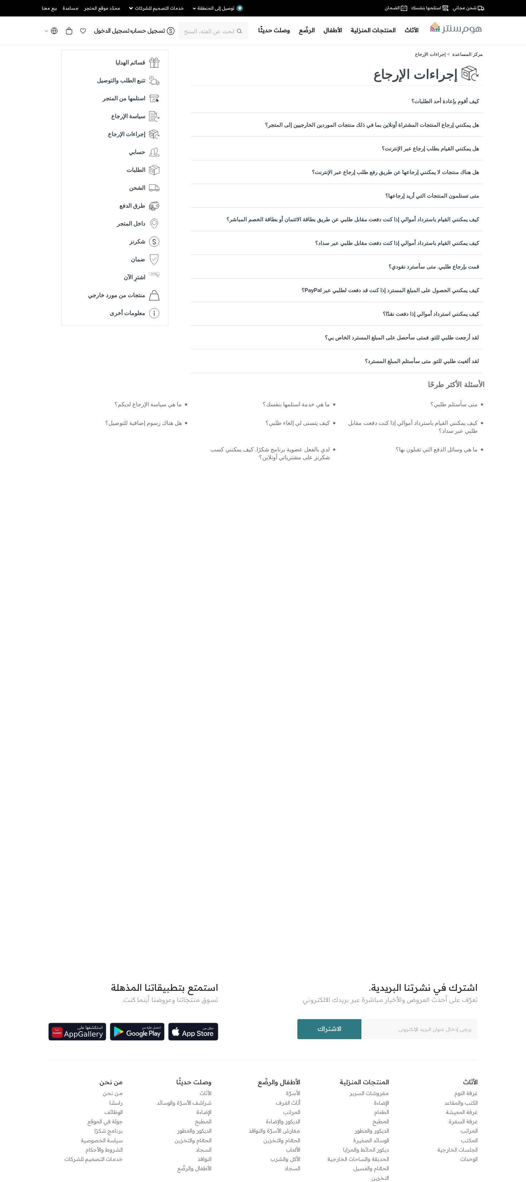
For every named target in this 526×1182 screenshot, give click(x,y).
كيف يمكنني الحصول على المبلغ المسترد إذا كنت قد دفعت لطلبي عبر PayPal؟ (390, 290)
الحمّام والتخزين (281, 1140)
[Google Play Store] (137, 1032)
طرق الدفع (132, 206)
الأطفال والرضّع (194, 1168)
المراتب (469, 1131)
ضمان (138, 259)
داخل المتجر (131, 224)
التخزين (380, 1178)
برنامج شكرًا (108, 1131)
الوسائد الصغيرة (371, 1140)
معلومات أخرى (127, 313)
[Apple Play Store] (193, 1032)
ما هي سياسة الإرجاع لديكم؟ (148, 404)
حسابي (137, 152)
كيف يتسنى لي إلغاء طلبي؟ (298, 423)
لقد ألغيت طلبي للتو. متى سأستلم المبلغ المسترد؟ (422, 361)
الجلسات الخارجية (457, 1150)
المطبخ (380, 1121)
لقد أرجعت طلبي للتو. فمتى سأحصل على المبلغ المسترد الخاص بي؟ (402, 337)
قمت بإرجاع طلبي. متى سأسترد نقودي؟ (434, 266)
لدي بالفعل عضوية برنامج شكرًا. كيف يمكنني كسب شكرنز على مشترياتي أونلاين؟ (270, 453)
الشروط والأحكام (104, 1150)
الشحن (137, 188)
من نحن (113, 1093)
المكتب (469, 1140)
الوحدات (469, 1159)
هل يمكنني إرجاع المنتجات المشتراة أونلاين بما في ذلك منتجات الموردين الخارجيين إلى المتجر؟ (372, 125)
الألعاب (293, 1150)
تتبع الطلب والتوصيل (121, 80)
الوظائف (113, 1112)
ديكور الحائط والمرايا (366, 1150)
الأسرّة (293, 1093)
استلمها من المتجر (124, 98)
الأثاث (205, 1093)
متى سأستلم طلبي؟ (454, 404)
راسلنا (116, 1103)
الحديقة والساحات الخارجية (358, 1159)
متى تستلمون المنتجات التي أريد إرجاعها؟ (432, 196)
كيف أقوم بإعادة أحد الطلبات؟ (445, 101)
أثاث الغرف (288, 1103)
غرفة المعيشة (462, 1112)
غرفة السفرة (463, 1121)
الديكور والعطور (372, 1131)
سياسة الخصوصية (102, 1140)
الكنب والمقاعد (461, 1103)
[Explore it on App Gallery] (77, 1032)
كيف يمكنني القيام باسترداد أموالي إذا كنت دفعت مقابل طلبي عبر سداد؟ (397, 243)
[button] (83, 30)
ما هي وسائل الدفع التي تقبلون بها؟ (437, 449)
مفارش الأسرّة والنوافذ (274, 1131)
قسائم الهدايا (130, 62)
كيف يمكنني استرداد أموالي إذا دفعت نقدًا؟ (431, 314)
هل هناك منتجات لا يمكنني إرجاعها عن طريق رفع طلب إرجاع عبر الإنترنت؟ (395, 172)
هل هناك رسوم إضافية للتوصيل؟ (143, 423)
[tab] (337, 101)
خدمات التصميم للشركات (93, 1159)
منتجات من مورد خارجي (116, 295)
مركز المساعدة (467, 54)
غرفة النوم (466, 1093)
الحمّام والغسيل (371, 1168)
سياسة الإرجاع (128, 116)
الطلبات (136, 170)
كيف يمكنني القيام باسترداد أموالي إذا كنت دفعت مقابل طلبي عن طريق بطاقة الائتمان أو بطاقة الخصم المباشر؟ (353, 219)
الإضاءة (381, 1103)
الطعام (381, 1112)
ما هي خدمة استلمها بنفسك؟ (296, 404)
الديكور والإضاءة (283, 1121)
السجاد (292, 1168)
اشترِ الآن (134, 277)
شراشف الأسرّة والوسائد (184, 1103)
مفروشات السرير (369, 1093)
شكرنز (137, 241)
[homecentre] (453, 28)
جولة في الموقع (105, 1121)
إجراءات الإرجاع (430, 54)
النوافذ (204, 1159)
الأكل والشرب (285, 1159)
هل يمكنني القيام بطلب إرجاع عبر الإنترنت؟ (430, 148)
